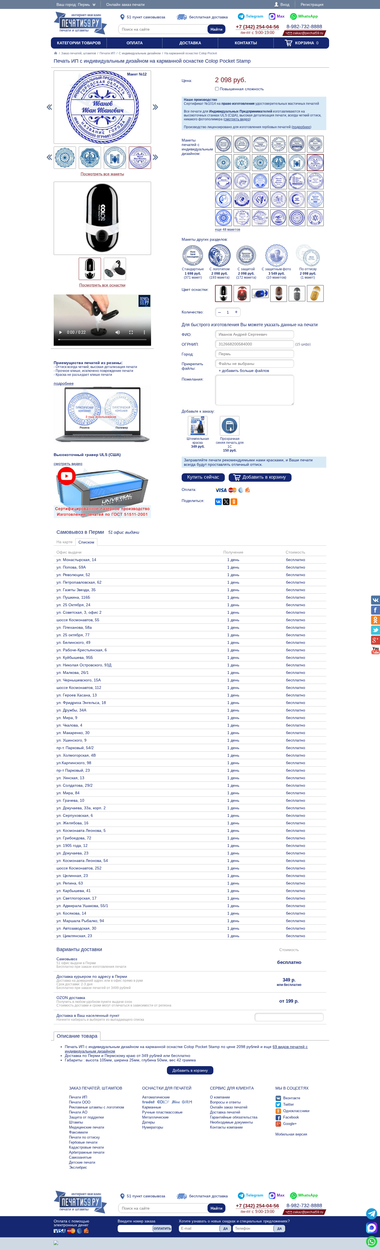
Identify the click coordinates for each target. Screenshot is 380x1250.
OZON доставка (113, 1001)
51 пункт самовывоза (146, 17)
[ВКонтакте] (218, 501)
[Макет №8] (241, 162)
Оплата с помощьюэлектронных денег (71, 1223)
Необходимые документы (231, 1122)
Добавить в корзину (264, 477)
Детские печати (82, 1162)
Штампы (76, 1122)
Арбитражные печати (86, 1152)
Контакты (246, 43)
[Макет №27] (260, 217)
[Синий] (260, 293)
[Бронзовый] (278, 293)
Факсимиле (78, 1132)
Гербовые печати (83, 1142)
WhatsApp (308, 16)
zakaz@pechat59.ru (308, 33)
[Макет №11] (296, 162)
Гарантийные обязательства (233, 1117)
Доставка (190, 43)
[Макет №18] (315, 180)
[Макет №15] (260, 181)
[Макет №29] (296, 217)
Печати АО (78, 1112)
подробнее (301, 127)
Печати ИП (107, 53)
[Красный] (241, 293)
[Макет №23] (296, 199)
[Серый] (296, 293)
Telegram (254, 16)
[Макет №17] (296, 180)
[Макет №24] (315, 199)
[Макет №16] (278, 180)
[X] (226, 501)
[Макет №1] (223, 144)
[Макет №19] (223, 199)
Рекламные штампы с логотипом (96, 1107)
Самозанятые (80, 1157)
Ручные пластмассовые (162, 1112)
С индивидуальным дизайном (140, 53)
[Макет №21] (260, 199)
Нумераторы (152, 1127)
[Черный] (223, 293)
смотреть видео (237, 119)
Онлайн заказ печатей (228, 1107)
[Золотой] (315, 293)
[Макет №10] (278, 162)
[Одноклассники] (234, 501)
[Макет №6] (315, 144)
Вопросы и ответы (225, 1102)
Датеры (148, 1122)
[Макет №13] (223, 180)
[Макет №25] (223, 217)
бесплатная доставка (208, 17)
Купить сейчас (203, 477)
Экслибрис (78, 1167)
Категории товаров (79, 43)
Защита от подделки (86, 1117)
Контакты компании (226, 1127)
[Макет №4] (278, 144)
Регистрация (312, 4)
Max (281, 16)
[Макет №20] (241, 199)
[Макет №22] (278, 199)
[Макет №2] (241, 144)
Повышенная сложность (241, 89)
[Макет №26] (241, 217)
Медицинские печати (86, 1127)
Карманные (151, 1107)
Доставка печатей (225, 1112)
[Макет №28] (278, 217)
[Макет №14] (241, 180)
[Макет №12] (315, 162)
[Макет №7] (223, 162)
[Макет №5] (296, 144)
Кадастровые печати (86, 1147)
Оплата (135, 43)
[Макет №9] (260, 162)
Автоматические (156, 1097)
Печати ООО (79, 1102)
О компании (220, 1097)
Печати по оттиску (84, 1137)
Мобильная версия (291, 1134)
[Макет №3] (260, 144)
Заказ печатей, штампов (78, 53)
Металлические (155, 1117)
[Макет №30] (315, 217)
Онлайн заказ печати (125, 4)
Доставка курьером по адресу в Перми (99, 982)
